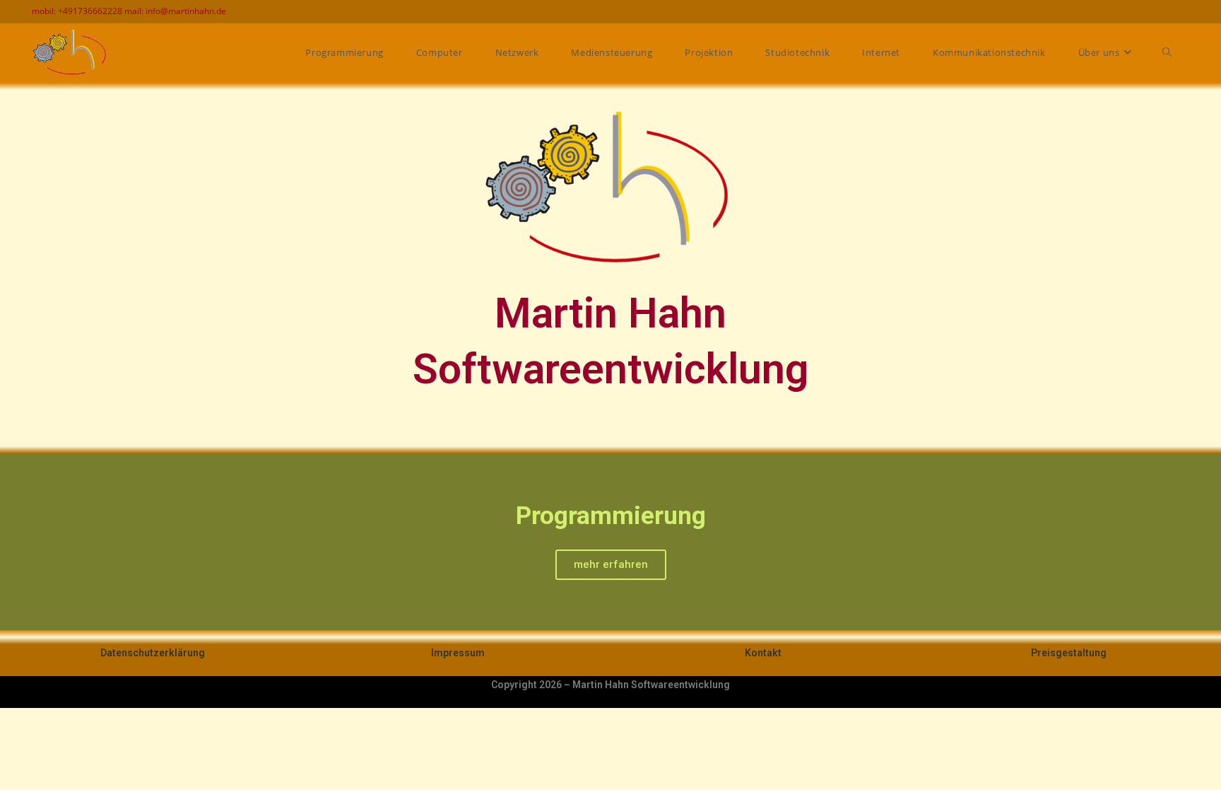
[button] (13, 541)
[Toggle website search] (1167, 52)
